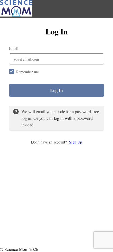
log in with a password (73, 118)
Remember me (27, 71)
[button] (56, 142)
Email (13, 48)
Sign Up (75, 142)
